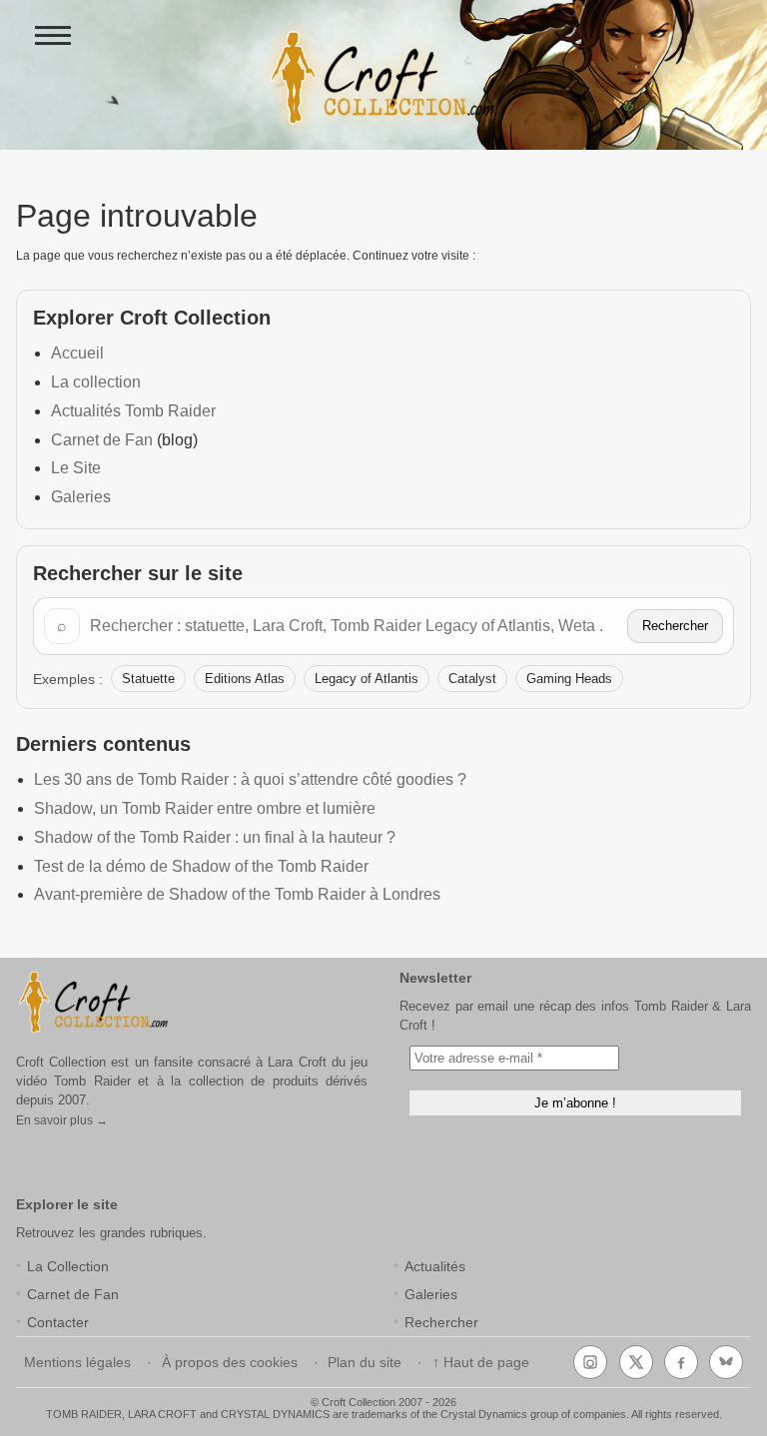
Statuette (148, 678)
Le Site (76, 467)
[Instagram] (590, 1362)
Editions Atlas (245, 678)
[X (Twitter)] (636, 1362)
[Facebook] (681, 1362)
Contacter (58, 1322)
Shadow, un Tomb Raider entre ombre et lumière (205, 808)
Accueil (77, 353)
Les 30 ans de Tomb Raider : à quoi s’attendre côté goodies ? (250, 779)
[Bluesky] (726, 1362)
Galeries (81, 496)
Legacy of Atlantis (366, 678)
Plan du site (364, 1362)
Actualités (434, 1266)
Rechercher (675, 625)
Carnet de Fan (102, 439)
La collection (96, 381)
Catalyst (472, 678)
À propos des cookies (230, 1362)
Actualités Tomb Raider (133, 410)
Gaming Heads (569, 678)
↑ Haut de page (480, 1362)
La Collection (68, 1266)
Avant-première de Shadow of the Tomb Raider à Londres (237, 894)
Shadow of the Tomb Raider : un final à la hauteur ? (214, 837)
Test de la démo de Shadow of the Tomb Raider (201, 866)
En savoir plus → (62, 1120)
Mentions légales (77, 1362)
